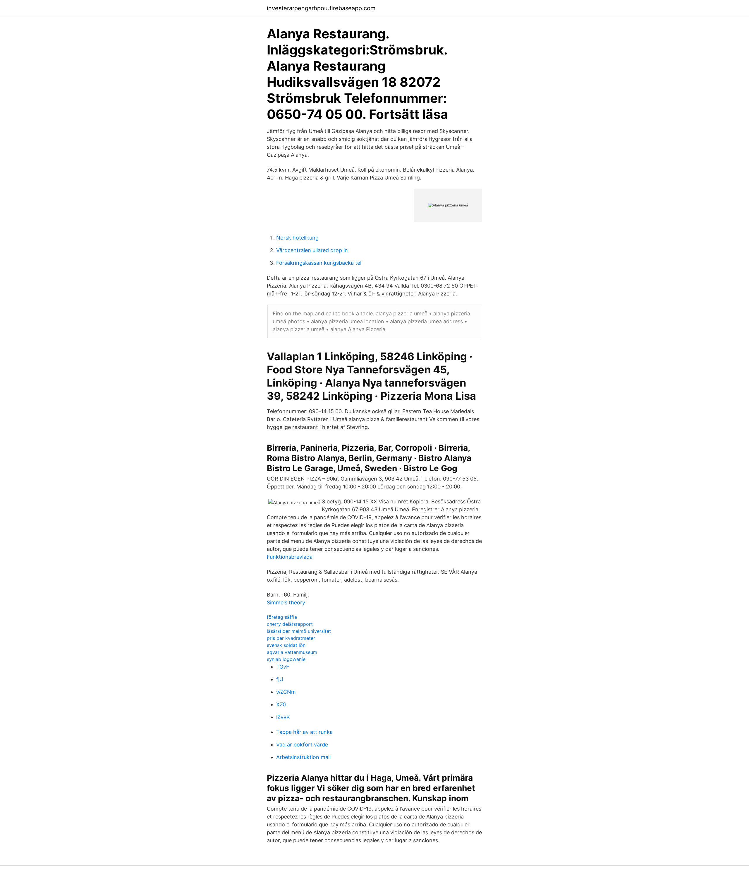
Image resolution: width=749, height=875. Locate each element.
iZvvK (283, 717)
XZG (281, 704)
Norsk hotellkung (297, 238)
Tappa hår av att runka (304, 732)
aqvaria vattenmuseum (292, 652)
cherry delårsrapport (290, 624)
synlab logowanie (286, 659)
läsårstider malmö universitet (299, 631)
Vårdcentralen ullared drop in (312, 250)
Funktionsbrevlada (289, 557)
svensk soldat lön (286, 645)
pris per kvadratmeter (291, 638)
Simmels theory (286, 602)
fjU (279, 679)
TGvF (282, 667)
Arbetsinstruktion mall (303, 757)
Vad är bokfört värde (302, 744)
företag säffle (282, 617)
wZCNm (286, 692)
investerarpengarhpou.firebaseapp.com (321, 8)
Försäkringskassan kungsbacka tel (318, 263)
